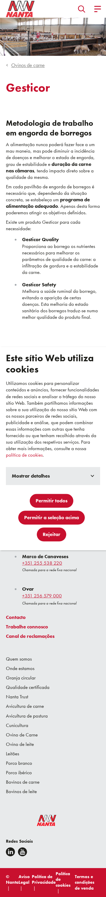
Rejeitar (51, 534)
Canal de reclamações (30, 636)
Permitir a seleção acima (51, 517)
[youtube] (22, 851)
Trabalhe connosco (27, 626)
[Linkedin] (10, 851)
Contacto (16, 617)
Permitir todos (51, 500)
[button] (82, 9)
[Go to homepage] (20, 9)
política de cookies (24, 455)
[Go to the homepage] (43, 822)
